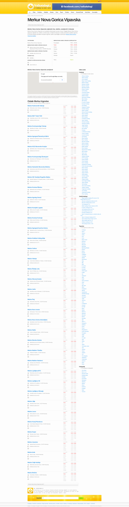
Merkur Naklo (32, 330)
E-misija (83, 267)
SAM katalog (84, 174)
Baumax (83, 243)
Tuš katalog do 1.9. (86, 204)
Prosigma (84, 333)
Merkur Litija (31, 401)
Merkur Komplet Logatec (35, 207)
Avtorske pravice (52, 503)
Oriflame (83, 324)
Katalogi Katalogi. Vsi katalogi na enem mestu (40, 6)
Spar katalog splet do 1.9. (87, 220)
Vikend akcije (81, 1)
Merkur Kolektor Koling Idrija (36, 238)
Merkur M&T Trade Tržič (35, 116)
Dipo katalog (84, 99)
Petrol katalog (85, 161)
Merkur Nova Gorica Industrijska (37, 320)
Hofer (83, 282)
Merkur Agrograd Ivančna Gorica (38, 228)
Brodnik (83, 252)
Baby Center (84, 239)
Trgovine (88, 1)
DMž (83, 264)
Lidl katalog (84, 136)
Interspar (84, 295)
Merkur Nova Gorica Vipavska (54, 19)
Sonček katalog (85, 175)
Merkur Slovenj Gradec (35, 279)
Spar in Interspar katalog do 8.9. (89, 217)
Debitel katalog (85, 95)
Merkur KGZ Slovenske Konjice (37, 146)
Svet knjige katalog (86, 180)
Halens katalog (85, 110)
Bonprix (83, 249)
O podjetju (30, 503)
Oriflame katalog (85, 156)
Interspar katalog (85, 121)
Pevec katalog (85, 162)
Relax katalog (85, 167)
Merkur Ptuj (31, 299)
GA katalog (84, 105)
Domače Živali (79, 12)
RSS (85, 503)
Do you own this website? (46, 79)
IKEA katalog (84, 117)
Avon (83, 238)
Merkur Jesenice (33, 442)
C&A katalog (84, 90)
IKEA (83, 287)
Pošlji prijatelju (80, 503)
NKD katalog (84, 151)
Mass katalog (85, 139)
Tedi (83, 347)
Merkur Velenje (32, 258)
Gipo (83, 277)
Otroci (72, 12)
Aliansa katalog (85, 76)
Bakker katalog (85, 82)
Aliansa (83, 233)
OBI (83, 319)
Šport (61, 12)
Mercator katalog (85, 141)
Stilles (83, 341)
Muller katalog (85, 146)
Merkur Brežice (32, 472)
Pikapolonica (84, 329)
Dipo (83, 261)
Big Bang (84, 246)
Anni (83, 236)
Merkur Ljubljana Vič (34, 381)
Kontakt (57, 503)
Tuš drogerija (84, 355)
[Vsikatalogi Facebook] (76, 9)
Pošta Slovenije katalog (87, 166)
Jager (83, 298)
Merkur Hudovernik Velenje (36, 106)
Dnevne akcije (72, 1)
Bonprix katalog (85, 89)
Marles (83, 310)
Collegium (84, 254)
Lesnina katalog (85, 135)
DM (82, 262)
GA (82, 274)
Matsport (84, 313)
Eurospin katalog (85, 103)
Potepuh (83, 388)
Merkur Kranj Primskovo (35, 421)
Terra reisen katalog (86, 185)
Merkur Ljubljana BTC (34, 371)
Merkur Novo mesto (34, 309)
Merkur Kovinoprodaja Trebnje (37, 126)
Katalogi (64, 1)
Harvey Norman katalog (87, 112)
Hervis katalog (85, 113)
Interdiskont (84, 292)
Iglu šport (84, 285)
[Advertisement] (90, 46)
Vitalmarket (84, 359)
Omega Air (84, 323)
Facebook (93, 503)
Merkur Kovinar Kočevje (35, 218)
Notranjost (84, 380)
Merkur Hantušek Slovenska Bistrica (39, 167)
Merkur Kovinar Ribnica (35, 187)
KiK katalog (84, 128)
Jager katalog (85, 125)
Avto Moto (87, 12)
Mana (83, 308)
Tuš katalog (84, 190)
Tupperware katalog (86, 189)
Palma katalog (85, 159)
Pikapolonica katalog (86, 164)
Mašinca (83, 311)
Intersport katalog (85, 123)
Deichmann (84, 259)
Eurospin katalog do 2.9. (87, 212)
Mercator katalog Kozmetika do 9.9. (89, 201)
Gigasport (84, 275)
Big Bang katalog (85, 87)
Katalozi (100, 1)
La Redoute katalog (86, 131)
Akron (83, 231)
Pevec (83, 328)
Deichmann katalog (86, 97)
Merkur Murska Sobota (35, 340)
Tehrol (83, 351)
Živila (34, 12)
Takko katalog (85, 182)
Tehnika (67, 12)
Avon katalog (84, 79)
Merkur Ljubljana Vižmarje (35, 391)
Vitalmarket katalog (86, 192)
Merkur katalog (85, 143)
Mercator (84, 315)
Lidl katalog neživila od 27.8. (88, 209)
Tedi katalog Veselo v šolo (87, 223)
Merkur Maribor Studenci (35, 360)
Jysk (83, 301)
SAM (83, 336)
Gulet (83, 279)
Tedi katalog (84, 184)
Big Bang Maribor (85, 247)
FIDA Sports (84, 270)
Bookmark (75, 503)
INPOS (83, 290)
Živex (83, 362)
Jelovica (83, 300)
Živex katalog (85, 193)
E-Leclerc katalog (85, 102)
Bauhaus (84, 241)
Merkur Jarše (32, 289)
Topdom (83, 352)
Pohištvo (39, 12)
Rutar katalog (85, 169)
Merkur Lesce (32, 411)
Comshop (84, 256)
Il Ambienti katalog (86, 118)
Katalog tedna (85, 375)
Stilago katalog (85, 179)
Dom (57, 12)
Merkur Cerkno (32, 248)
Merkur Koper (32, 432)
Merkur (83, 316)
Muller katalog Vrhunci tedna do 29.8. (90, 206)
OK (62, 79)
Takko (83, 344)
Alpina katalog (85, 77)
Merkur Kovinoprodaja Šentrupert (38, 156)
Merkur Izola (31, 452)
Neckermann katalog (86, 149)
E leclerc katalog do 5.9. (87, 207)
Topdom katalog (85, 187)
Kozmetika (94, 12)
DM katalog (84, 100)
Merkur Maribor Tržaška (35, 350)
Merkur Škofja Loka (33, 269)
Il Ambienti (84, 288)
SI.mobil (83, 337)
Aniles (83, 234)
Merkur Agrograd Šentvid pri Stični (38, 136)
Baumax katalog (85, 85)
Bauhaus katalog (85, 84)
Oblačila (46, 12)
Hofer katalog (85, 115)
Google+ (88, 503)
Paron (83, 326)
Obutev (52, 12)
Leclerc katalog (85, 133)
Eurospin (84, 269)
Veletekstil (84, 357)
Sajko (83, 334)
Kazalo (61, 503)
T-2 (82, 342)
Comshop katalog (85, 92)
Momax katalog (85, 144)
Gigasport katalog (85, 107)
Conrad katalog (85, 94)
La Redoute (84, 303)
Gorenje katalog (85, 108)
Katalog (65, 503)
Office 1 (83, 321)
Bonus (83, 251)
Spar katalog (84, 177)
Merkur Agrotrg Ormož (34, 197)
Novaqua (84, 318)
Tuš (82, 354)
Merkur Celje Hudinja (34, 462)
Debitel (83, 257)
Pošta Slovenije (85, 331)
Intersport (84, 297)
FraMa (83, 272)
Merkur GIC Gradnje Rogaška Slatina (39, 177)
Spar (83, 339)
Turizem (83, 391)
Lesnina (83, 305)
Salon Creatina (85, 172)
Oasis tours (84, 153)
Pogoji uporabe (45, 503)
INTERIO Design (85, 293)
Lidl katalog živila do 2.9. (87, 210)
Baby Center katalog (86, 81)
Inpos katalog (85, 120)
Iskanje (39, 498)
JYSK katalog (85, 126)
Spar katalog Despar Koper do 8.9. (89, 218)
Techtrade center (85, 346)
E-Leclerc (84, 265)
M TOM (83, 306)
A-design (84, 229)
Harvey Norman (85, 280)
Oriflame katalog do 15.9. (87, 222)
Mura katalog (84, 148)
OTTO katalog (85, 157)
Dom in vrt (84, 372)
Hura (83, 283)
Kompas (83, 130)
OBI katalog (84, 154)
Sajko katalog (85, 171)
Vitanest (83, 360)
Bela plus (84, 244)
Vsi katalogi (69, 503)
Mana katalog (85, 138)
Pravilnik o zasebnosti (36, 503)
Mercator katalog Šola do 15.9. (88, 202)
